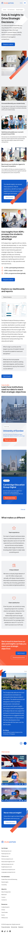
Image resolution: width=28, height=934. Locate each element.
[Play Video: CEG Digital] (14, 793)
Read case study (10, 440)
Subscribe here (10, 822)
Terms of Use (14, 927)
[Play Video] (2, 784)
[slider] (14, 768)
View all (23, 509)
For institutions (11, 9)
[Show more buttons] (25, 768)
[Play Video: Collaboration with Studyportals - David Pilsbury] (14, 777)
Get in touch (9, 197)
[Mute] (19, 784)
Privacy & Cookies (5, 927)
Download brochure (19, 657)
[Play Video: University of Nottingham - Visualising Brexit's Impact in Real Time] (14, 760)
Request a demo (8, 44)
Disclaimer (20, 927)
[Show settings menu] (22, 784)
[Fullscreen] (25, 784)
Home (4, 9)
